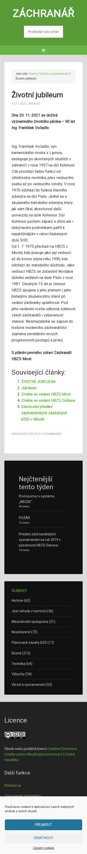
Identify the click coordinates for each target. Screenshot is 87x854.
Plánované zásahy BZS (29, 642)
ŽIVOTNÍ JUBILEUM (38, 381)
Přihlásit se (12, 785)
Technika (18, 664)
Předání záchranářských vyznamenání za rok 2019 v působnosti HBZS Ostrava (40, 539)
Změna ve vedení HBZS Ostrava (48, 400)
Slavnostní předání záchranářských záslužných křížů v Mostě (44, 412)
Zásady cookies (43, 848)
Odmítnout (43, 838)
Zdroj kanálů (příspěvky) (22, 796)
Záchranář (43, 13)
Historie (17, 600)
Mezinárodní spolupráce (30, 622)
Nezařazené (21, 632)
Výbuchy (18, 674)
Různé (17, 653)
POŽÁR (24, 518)
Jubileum (29, 388)
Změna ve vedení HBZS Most (46, 394)
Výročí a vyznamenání (44, 434)
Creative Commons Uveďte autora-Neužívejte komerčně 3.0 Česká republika (40, 754)
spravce (34, 103)
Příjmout (43, 825)
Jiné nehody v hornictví (29, 611)
